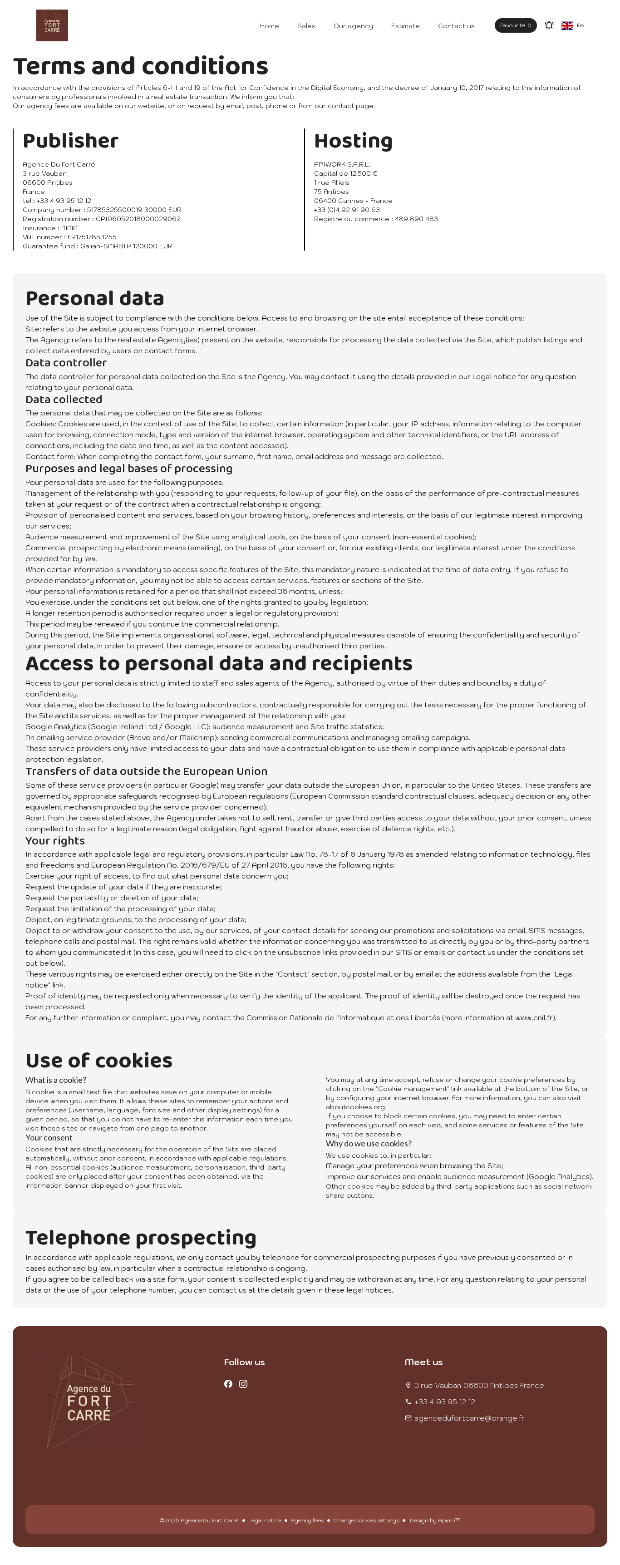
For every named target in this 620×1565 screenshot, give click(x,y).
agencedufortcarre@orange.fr (469, 1417)
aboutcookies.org (355, 1107)
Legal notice (264, 1520)
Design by (434, 1520)
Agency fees (307, 1520)
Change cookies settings (366, 1520)
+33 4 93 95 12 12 (444, 1401)
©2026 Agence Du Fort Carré (199, 1520)
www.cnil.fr (534, 1017)
